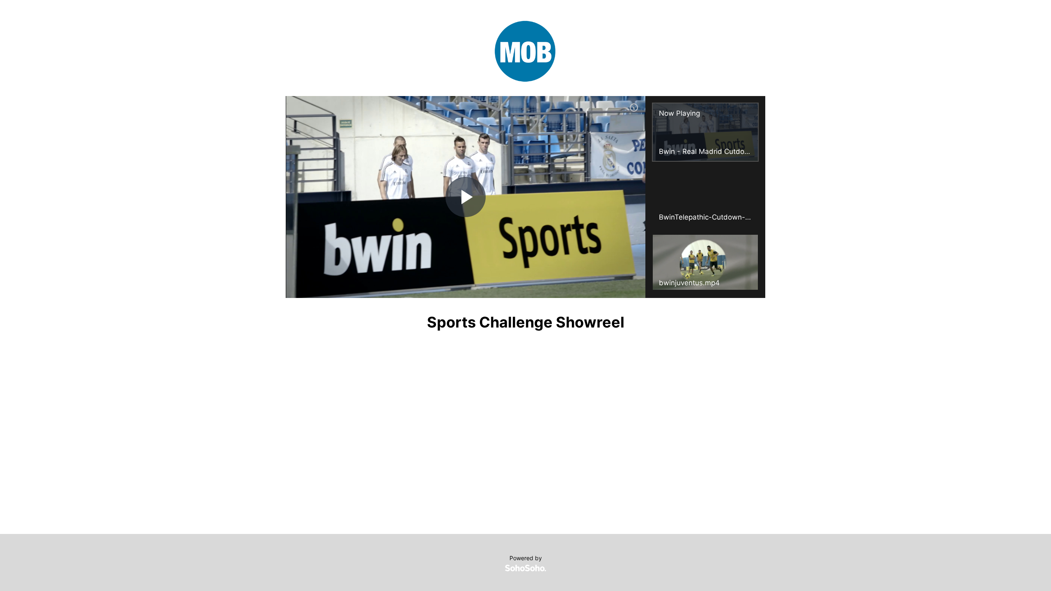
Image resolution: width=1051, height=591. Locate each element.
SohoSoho (525, 568)
